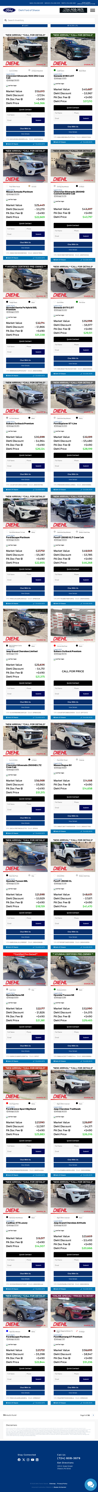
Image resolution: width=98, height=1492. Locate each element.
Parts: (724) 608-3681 (69, 3)
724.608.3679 (40, 144)
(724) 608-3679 (73, 9)
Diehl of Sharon (12, 144)
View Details (25, 134)
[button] (46, 50)
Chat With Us (25, 129)
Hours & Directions (73, 11)
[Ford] (9, 10)
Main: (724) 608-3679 (36, 3)
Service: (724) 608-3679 (52, 3)
